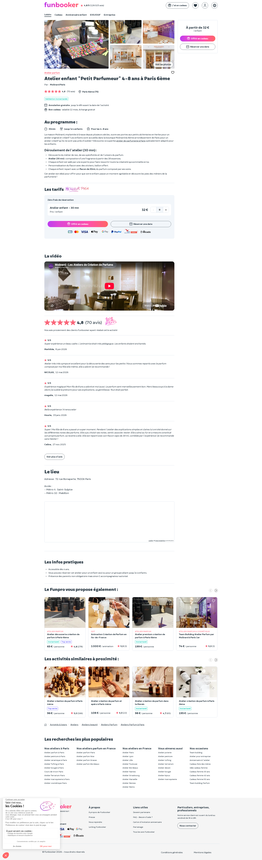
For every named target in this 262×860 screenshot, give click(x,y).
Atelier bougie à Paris (54, 768)
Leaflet (151, 540)
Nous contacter (188, 825)
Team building (196, 752)
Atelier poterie (165, 752)
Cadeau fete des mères (200, 764)
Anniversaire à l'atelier (200, 760)
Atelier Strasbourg (131, 775)
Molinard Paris (57, 84)
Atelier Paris (128, 752)
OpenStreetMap (160, 540)
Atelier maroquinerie (167, 779)
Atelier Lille (128, 760)
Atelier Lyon (128, 756)
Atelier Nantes (129, 771)
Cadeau (58, 14)
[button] (195, 5)
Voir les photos (163, 64)
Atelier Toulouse (130, 764)
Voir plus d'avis (54, 456)
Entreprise (109, 14)
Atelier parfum (52, 72)
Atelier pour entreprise (200, 756)
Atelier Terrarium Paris (54, 775)
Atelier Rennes (129, 783)
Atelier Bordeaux (130, 768)
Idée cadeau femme (199, 768)
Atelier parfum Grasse (87, 760)
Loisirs (47, 14)
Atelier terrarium (166, 764)
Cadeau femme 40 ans (200, 775)
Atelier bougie (164, 771)
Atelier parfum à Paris (54, 752)
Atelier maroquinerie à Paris (57, 779)
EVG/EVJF (95, 14)
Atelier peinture (165, 756)
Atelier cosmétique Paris (55, 783)
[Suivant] (216, 590)
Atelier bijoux (164, 775)
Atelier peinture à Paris (54, 756)
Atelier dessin (164, 768)
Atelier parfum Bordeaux (88, 764)
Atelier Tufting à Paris (54, 764)
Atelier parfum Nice (85, 756)
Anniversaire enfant (76, 14)
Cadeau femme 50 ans (200, 779)
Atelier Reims (129, 787)
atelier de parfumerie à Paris (130, 140)
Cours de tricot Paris (53, 771)
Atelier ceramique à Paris (55, 760)
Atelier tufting (164, 760)
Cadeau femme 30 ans (200, 771)
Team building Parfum (200, 783)
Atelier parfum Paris (86, 752)
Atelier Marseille (130, 779)
